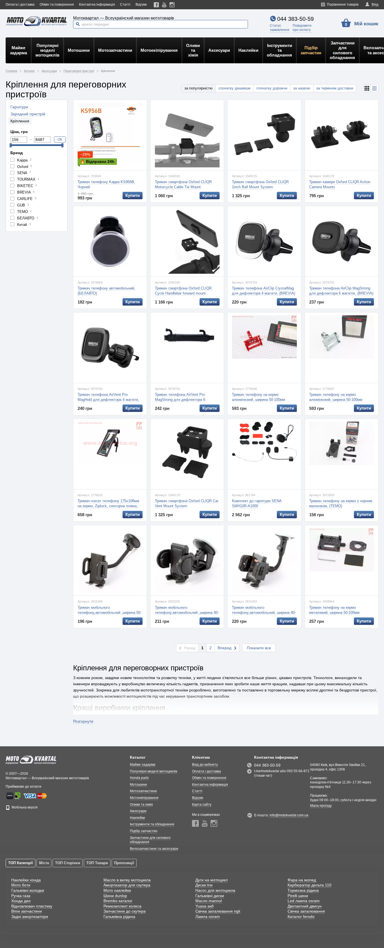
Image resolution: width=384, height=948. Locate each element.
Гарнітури (19, 107)
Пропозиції (124, 863)
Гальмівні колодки (27, 890)
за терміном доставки (334, 88)
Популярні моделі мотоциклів (47, 50)
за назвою (301, 88)
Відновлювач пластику (31, 906)
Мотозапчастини (115, 50)
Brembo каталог (117, 900)
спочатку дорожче (271, 88)
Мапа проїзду (321, 806)
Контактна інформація (97, 4)
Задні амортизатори (29, 916)
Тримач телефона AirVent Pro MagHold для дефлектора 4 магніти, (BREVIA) (108, 399)
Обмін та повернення (57, 4)
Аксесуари (219, 50)
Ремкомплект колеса (122, 906)
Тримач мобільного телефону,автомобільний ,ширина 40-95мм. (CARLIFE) (187, 612)
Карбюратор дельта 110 (309, 885)
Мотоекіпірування (159, 50)
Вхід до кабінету (205, 765)
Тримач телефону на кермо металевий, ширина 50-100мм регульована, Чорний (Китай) (334, 612)
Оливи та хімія (193, 50)
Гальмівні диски (209, 895)
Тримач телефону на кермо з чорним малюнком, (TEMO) (340, 503)
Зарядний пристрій (27, 114)
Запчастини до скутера (124, 911)
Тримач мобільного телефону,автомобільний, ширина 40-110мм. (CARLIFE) (264, 612)
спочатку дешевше (234, 88)
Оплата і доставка (20, 4)
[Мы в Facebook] (156, 4)
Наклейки (248, 50)
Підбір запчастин (311, 50)
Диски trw (204, 885)
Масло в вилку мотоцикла (127, 880)
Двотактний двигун (305, 906)
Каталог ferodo (301, 916)
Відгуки (141, 4)
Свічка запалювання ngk (217, 911)
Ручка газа (20, 895)
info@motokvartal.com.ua (289, 815)
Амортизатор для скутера (126, 885)
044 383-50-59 (295, 19)
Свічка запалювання (306, 911)
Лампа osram (207, 916)
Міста (44, 863)
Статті (125, 4)
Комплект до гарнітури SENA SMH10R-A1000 (257, 503)
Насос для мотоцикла (215, 890)
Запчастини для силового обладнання (342, 50)
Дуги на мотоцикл (211, 880)
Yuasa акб (204, 906)
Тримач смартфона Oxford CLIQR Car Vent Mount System (186, 503)
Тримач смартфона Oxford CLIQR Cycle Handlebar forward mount (183, 290)
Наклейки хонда (26, 880)
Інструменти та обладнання (279, 50)
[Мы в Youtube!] (164, 4)
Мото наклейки (117, 890)
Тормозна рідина (303, 890)
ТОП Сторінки (67, 863)
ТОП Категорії (20, 863)
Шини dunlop (115, 895)
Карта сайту (201, 805)
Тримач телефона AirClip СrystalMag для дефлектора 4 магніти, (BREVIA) (263, 290)
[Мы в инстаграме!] (172, 4)
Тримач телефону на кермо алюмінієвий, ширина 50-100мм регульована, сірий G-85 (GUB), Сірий (341, 399)
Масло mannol (208, 900)
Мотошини (79, 50)
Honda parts (139, 778)
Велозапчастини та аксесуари (154, 849)
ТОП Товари (97, 863)
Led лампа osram (304, 900)
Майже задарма (18, 50)
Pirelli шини (298, 895)
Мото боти (20, 885)
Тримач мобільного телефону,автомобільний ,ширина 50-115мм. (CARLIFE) (109, 612)
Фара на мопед (302, 880)
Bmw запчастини (26, 911)
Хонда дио (21, 900)
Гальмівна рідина (119, 916)
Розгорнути (83, 721)
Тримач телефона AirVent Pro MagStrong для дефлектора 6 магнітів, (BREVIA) (180, 399)
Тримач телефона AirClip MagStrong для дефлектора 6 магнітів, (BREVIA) (341, 290)
